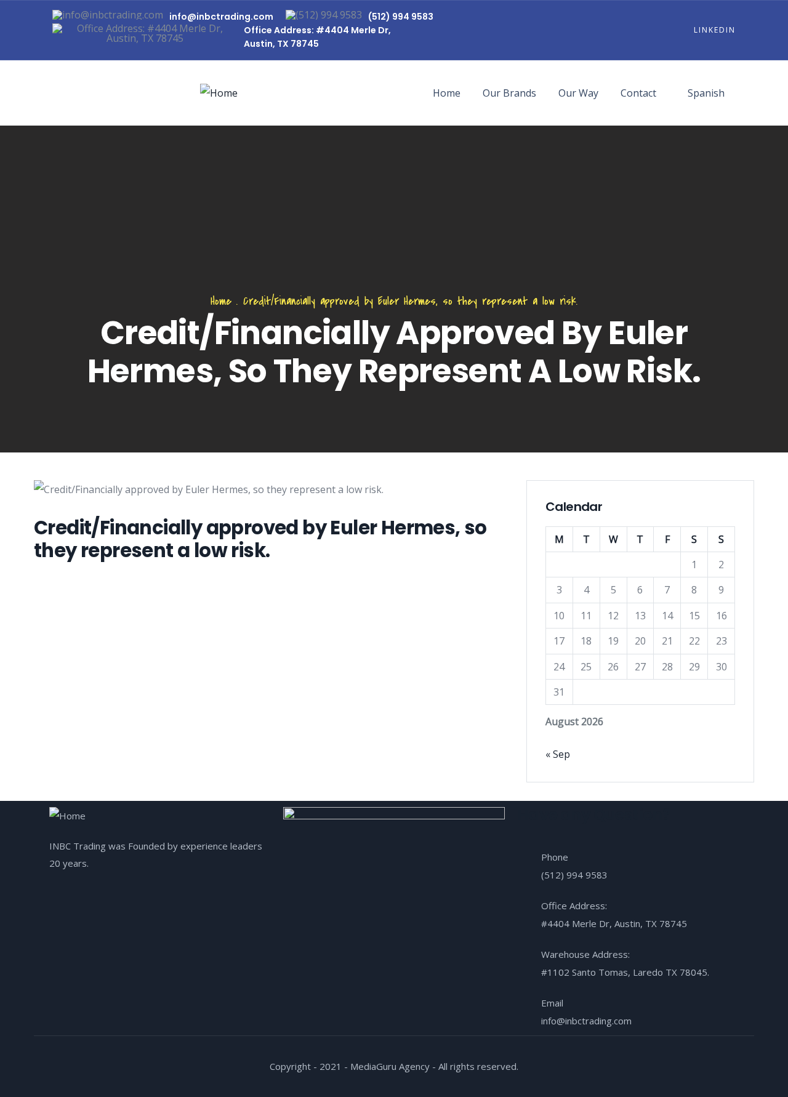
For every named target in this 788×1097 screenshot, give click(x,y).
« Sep (557, 754)
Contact (638, 93)
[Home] (219, 93)
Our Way (578, 93)
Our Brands (509, 93)
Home (446, 93)
